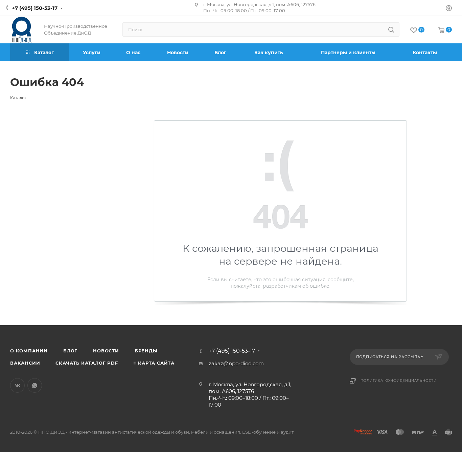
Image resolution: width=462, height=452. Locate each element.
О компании (29, 350)
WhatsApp (34, 385)
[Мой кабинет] (449, 9)
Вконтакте (17, 385)
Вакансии (25, 363)
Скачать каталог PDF (86, 363)
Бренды (146, 350)
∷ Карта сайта (154, 363)
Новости (106, 350)
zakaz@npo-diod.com (236, 363)
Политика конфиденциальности (399, 380)
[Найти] (391, 29)
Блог (70, 350)
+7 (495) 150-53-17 (34, 8)
